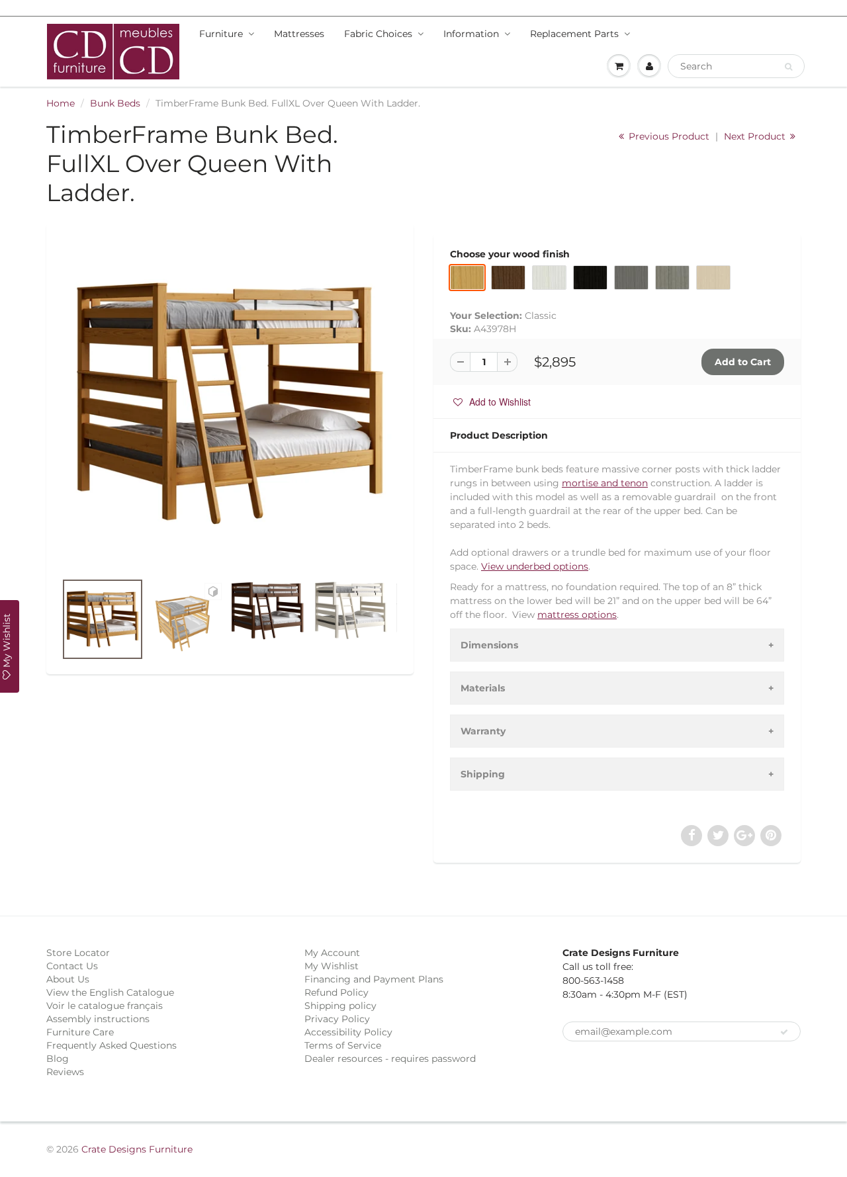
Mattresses (299, 34)
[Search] (788, 66)
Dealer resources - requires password (390, 1059)
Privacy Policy (337, 1019)
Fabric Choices (378, 34)
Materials (483, 688)
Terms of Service (342, 1045)
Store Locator (78, 953)
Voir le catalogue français (104, 1006)
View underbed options (534, 566)
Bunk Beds (115, 103)
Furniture (221, 34)
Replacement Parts (574, 34)
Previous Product (667, 136)
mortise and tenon (605, 483)
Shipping (483, 774)
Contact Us (72, 966)
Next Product (756, 136)
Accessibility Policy (348, 1032)
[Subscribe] (784, 1032)
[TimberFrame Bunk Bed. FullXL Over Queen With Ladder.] (230, 404)
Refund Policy (336, 992)
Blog (57, 1059)
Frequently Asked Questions (111, 1045)
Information (471, 34)
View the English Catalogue (110, 992)
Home (60, 103)
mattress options (577, 615)
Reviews (65, 1072)
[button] (492, 401)
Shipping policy (340, 1006)
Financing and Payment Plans (373, 979)
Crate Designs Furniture (137, 1149)
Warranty (483, 731)
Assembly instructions (98, 1019)
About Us (67, 979)
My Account (332, 953)
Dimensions (489, 645)
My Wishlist (331, 966)
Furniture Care (80, 1032)
